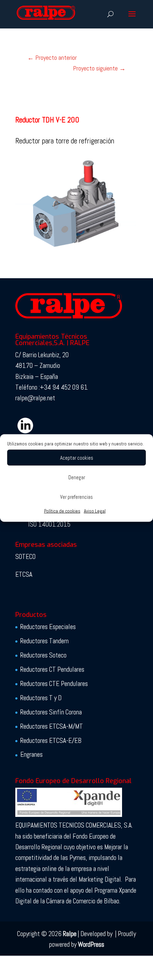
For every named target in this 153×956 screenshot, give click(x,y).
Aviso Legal (95, 511)
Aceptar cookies (76, 457)
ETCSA (23, 574)
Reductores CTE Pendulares (54, 683)
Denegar (76, 477)
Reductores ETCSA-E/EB (50, 740)
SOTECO (25, 556)
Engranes (31, 754)
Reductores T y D (41, 697)
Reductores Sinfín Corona (51, 712)
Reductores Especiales (48, 626)
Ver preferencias (76, 496)
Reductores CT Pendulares (52, 669)
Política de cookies (62, 511)
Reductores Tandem (44, 641)
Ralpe (69, 933)
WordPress (91, 944)
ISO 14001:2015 (49, 524)
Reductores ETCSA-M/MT (51, 726)
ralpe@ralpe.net (35, 398)
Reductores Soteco (43, 655)
